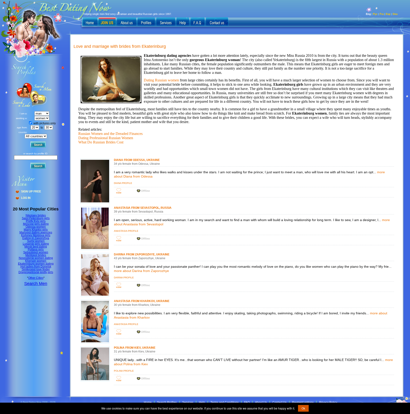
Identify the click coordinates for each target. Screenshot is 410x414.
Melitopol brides (35, 255)
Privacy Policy (328, 402)
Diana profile (123, 183)
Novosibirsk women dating (36, 258)
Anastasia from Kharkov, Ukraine (141, 301)
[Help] (182, 22)
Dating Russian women (161, 80)
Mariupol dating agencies (35, 232)
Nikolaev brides (36, 215)
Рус (375, 14)
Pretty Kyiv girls (36, 221)
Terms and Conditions (224, 402)
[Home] (90, 22)
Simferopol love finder (36, 269)
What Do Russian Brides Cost (100, 142)
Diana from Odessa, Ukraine (137, 160)
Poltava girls (36, 249)
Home (148, 402)
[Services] (165, 22)
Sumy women (36, 241)
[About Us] (126, 22)
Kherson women (35, 261)
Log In (26, 198)
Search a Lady (41, 95)
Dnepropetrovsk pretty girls (36, 272)
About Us (261, 402)
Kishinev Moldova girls (35, 235)
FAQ (247, 402)
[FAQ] (197, 22)
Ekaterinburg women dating (36, 263)
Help (202, 402)
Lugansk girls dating (36, 243)
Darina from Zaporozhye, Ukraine (141, 254)
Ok (303, 408)
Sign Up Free (31, 191)
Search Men (35, 283)
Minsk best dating (35, 246)
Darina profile (124, 277)
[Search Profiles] (146, 22)
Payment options (303, 402)
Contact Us (279, 402)
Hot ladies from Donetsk (35, 266)
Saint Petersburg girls (36, 218)
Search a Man (21, 95)
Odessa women (36, 226)
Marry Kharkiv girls (36, 229)
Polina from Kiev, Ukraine (134, 347)
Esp (388, 14)
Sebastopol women (35, 252)
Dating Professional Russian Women (105, 138)
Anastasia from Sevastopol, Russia (143, 207)
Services (187, 402)
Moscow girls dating (36, 224)
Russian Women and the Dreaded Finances (110, 134)
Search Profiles (167, 402)
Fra (382, 14)
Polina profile (124, 370)
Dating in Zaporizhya (35, 238)
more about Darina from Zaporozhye (141, 271)
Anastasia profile (126, 231)
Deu (395, 14)
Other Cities (35, 278)
